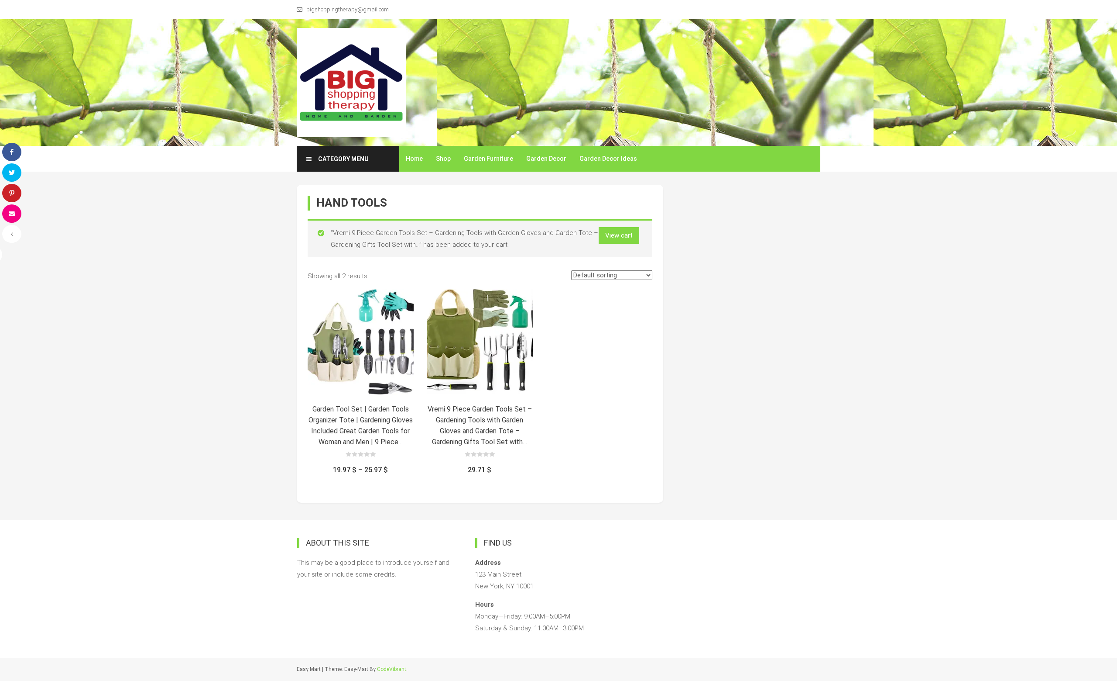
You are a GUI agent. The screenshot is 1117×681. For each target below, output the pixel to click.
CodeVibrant (391, 669)
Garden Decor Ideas (608, 158)
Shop (443, 158)
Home (414, 158)
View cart (619, 235)
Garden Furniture (488, 158)
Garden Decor (546, 158)
